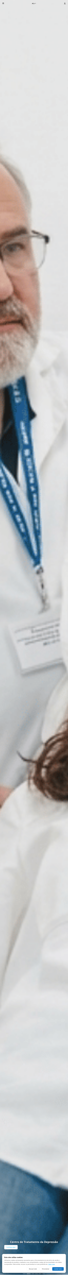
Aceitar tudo (58, 1269)
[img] (34, 3)
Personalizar (45, 1269)
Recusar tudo (33, 1269)
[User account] (65, 3)
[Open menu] (3, 3)
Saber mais (51, 1264)
